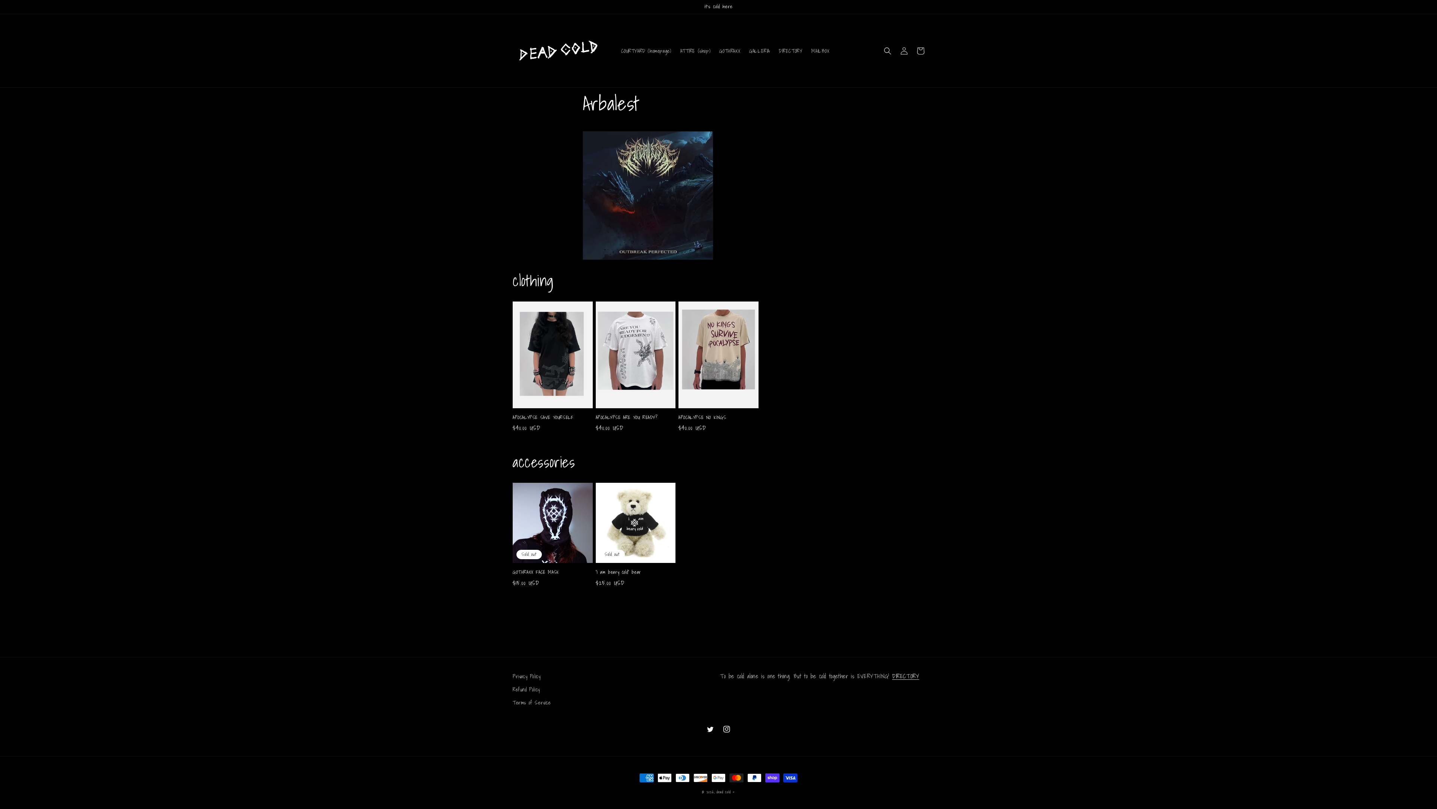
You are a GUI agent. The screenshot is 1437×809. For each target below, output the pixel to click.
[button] (887, 51)
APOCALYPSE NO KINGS (702, 418)
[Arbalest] (648, 259)
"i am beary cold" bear (618, 572)
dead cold (723, 792)
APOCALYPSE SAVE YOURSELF (543, 418)
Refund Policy (526, 689)
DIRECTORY (905, 676)
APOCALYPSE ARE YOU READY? (627, 418)
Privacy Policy (526, 676)
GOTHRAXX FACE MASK (536, 572)
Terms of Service (532, 703)
